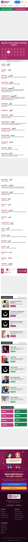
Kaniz (3, 246)
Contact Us (3, 532)
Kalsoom (4, 82)
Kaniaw (4, 241)
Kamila (4, 148)
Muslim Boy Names (6, 9)
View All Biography (22, 342)
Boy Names (3, 511)
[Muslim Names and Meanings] (5, 2)
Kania (3, 235)
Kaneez (4, 217)
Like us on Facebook (15, 484)
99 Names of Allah (4, 515)
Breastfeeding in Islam (19, 515)
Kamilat (4, 185)
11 (9, 272)
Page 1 (6, 272)
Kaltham (4, 104)
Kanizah (4, 252)
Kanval (4, 258)
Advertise (18, 540)
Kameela (4, 142)
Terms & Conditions (11, 540)
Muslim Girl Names (20, 9)
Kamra (3, 204)
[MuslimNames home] (14, 496)
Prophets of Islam (4, 517)
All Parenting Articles (22, 297)
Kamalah (4, 115)
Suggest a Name (4, 529)
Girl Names (3, 513)
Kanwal (4, 264)
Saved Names (3, 527)
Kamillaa (4, 192)
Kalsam (4, 76)
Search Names (4, 525)
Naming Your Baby (18, 513)
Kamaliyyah (5, 128)
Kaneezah (5, 223)
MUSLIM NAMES (4, 5)
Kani (3, 228)
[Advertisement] (14, 25)
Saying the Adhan (18, 519)
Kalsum (4, 88)
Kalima (4, 70)
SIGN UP (17, 5)
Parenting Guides (18, 511)
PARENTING (10, 5)
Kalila (3, 64)
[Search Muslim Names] (25, 2)
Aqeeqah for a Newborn (19, 517)
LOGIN (24, 5)
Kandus (4, 210)
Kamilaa (4, 153)
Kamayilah (5, 135)
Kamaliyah (5, 122)
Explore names (14, 488)
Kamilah (4, 180)
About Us (3, 530)
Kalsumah (5, 96)
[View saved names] (22, 2)
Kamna (4, 199)
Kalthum (4, 110)
